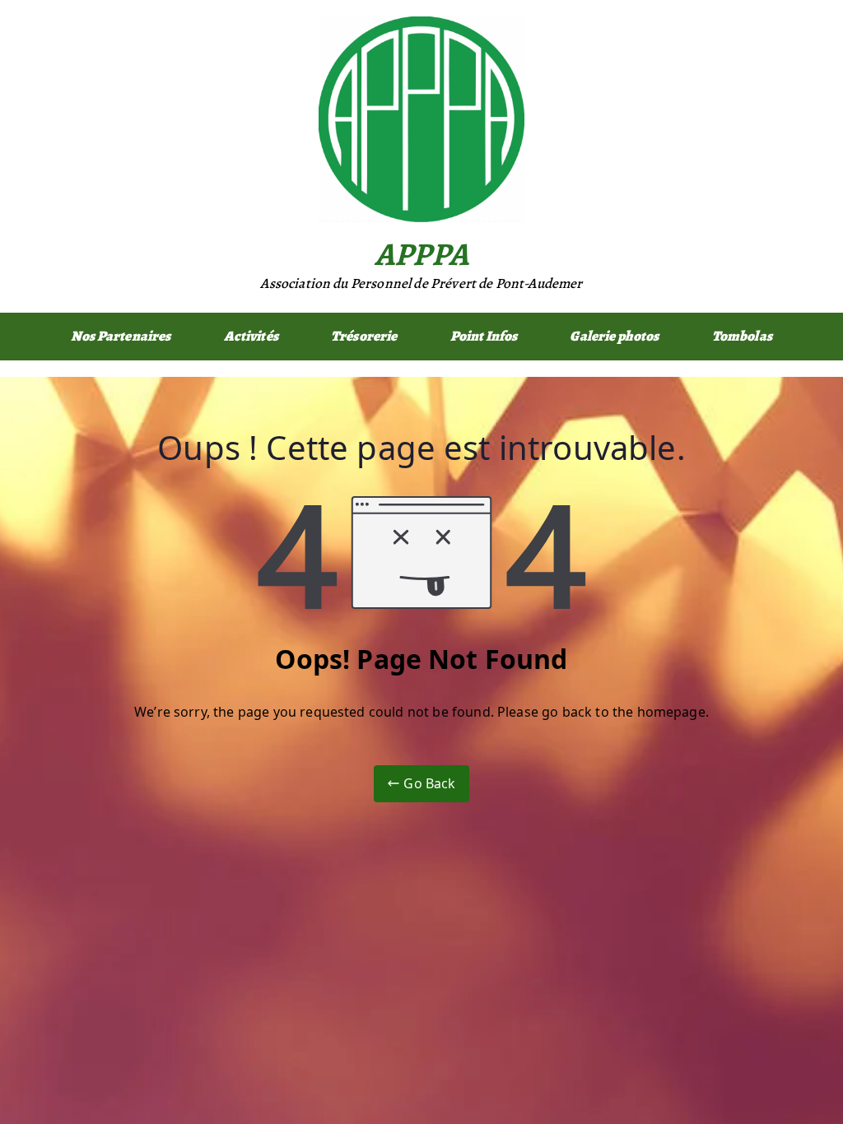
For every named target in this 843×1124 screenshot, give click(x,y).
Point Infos (484, 336)
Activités (251, 336)
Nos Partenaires (120, 336)
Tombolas (742, 336)
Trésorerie (364, 336)
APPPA (421, 254)
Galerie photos (614, 336)
